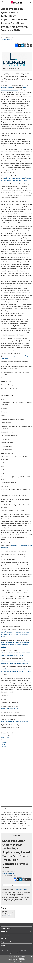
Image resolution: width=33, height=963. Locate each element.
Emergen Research (6, 39)
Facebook (4, 742)
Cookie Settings (21, 953)
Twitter (3, 744)
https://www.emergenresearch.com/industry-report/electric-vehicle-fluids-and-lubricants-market (15, 634)
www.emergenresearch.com (10, 708)
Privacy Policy (11, 953)
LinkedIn (3, 746)
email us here (5, 737)
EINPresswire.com (7, 87)
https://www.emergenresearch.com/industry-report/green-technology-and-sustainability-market (15, 645)
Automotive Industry (22, 889)
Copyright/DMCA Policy (22, 950)
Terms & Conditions (7, 950)
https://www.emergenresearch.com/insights (15, 721)
